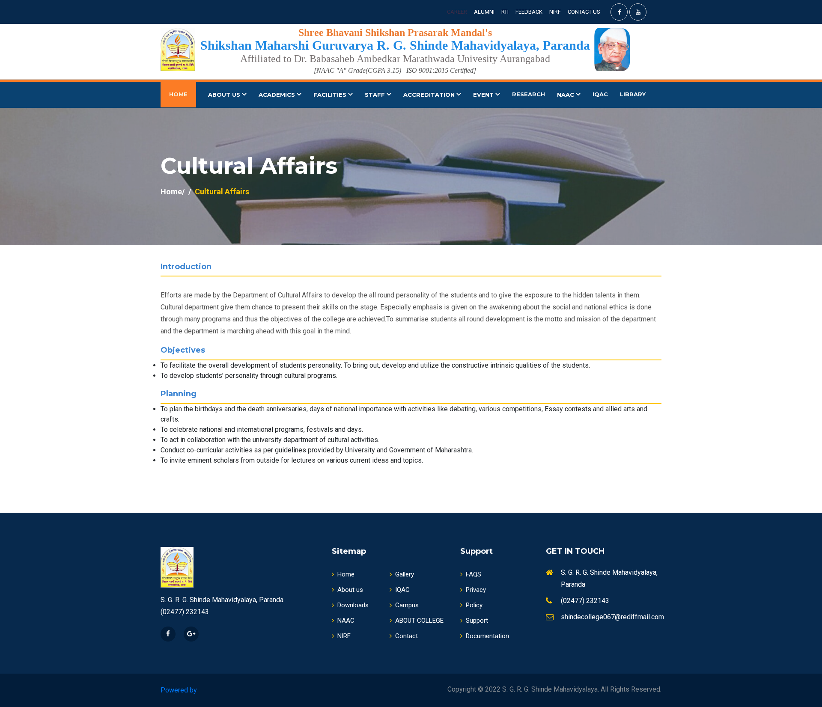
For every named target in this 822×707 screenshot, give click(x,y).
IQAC (600, 94)
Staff (376, 94)
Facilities (330, 94)
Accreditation (429, 94)
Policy (474, 605)
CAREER (457, 12)
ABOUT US (225, 94)
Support (477, 620)
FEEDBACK (528, 12)
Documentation (487, 636)
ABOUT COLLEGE (419, 620)
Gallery (404, 574)
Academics (278, 94)
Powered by (179, 690)
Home (345, 574)
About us (350, 590)
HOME (178, 94)
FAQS (473, 574)
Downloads (353, 605)
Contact (406, 636)
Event (484, 94)
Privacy (476, 590)
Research (528, 94)
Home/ (173, 191)
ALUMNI (484, 12)
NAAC (566, 94)
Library (633, 94)
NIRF (555, 12)
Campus (407, 605)
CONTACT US (584, 12)
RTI (505, 12)
